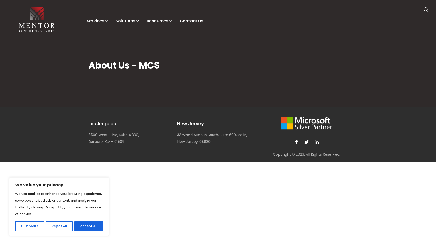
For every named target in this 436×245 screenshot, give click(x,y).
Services (95, 21)
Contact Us (191, 21)
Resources (157, 21)
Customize (29, 226)
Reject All (59, 226)
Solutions (125, 21)
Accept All (88, 226)
